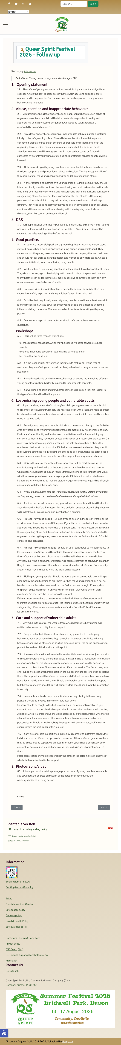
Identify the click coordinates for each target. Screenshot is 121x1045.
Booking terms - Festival (18, 881)
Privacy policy (13, 943)
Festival (20, 796)
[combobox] (73, 4)
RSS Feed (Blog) (14, 949)
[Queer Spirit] (62, 24)
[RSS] (30, 3)
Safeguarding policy (16, 926)
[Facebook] (9, 3)
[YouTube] (16, 3)
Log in (93, 3)
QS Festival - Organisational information (27, 955)
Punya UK (67, 1041)
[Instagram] (23, 3)
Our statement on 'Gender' (19, 904)
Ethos (9, 898)
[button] (50, 52)
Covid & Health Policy (17, 921)
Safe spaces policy (15, 909)
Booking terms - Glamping (20, 887)
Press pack (11, 960)
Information (30, 71)
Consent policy (14, 915)
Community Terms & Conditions (23, 938)
